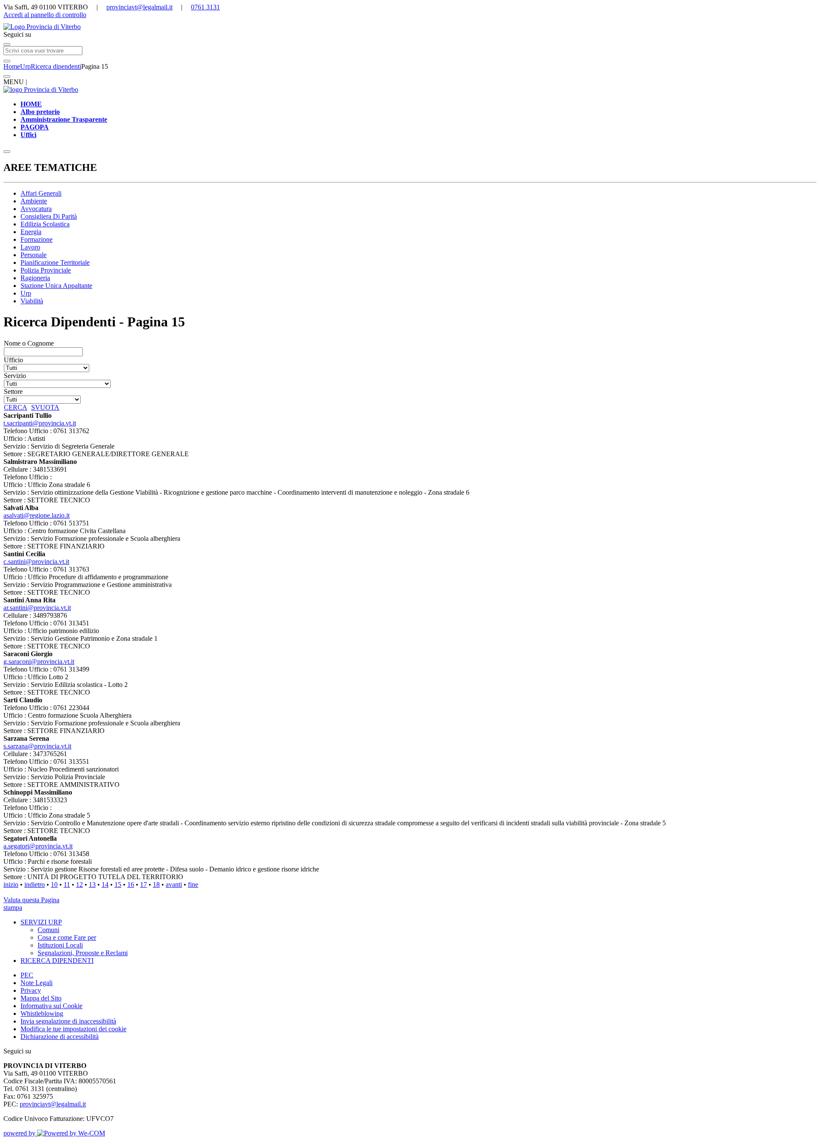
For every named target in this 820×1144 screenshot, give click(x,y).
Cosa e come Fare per (67, 937)
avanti (174, 884)
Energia (30, 231)
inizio (10, 884)
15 (117, 884)
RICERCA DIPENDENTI (57, 960)
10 (54, 884)
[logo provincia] (410, 27)
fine (193, 884)
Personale (33, 254)
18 (156, 884)
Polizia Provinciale (45, 270)
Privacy (30, 990)
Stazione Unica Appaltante (56, 285)
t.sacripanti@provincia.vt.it (39, 423)
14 (105, 884)
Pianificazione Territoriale (55, 262)
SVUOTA (45, 407)
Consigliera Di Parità (48, 216)
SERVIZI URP (41, 922)
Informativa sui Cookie (51, 1005)
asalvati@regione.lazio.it (36, 515)
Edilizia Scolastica (45, 224)
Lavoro (30, 247)
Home (11, 66)
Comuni (48, 929)
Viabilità (31, 301)
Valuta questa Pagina (31, 899)
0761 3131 (205, 7)
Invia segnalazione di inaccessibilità (68, 1021)
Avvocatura (36, 208)
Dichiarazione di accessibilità (59, 1036)
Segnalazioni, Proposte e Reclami (83, 952)
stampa (12, 907)
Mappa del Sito (41, 998)
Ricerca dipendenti (56, 66)
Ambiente (33, 201)
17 (143, 884)
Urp (25, 66)
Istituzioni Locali (60, 945)
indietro (34, 884)
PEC (26, 975)
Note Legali (36, 982)
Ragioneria (35, 278)
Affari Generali (41, 193)
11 (67, 884)
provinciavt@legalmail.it (139, 7)
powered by (20, 1133)
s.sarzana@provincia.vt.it (37, 746)
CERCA (15, 407)
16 (130, 884)
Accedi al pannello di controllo (44, 14)
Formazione (36, 239)
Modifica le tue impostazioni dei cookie (73, 1029)
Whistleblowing (41, 1013)
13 (92, 884)
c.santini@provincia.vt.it (36, 561)
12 (79, 884)
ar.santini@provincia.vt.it (37, 607)
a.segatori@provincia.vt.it (38, 846)
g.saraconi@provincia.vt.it (38, 661)
